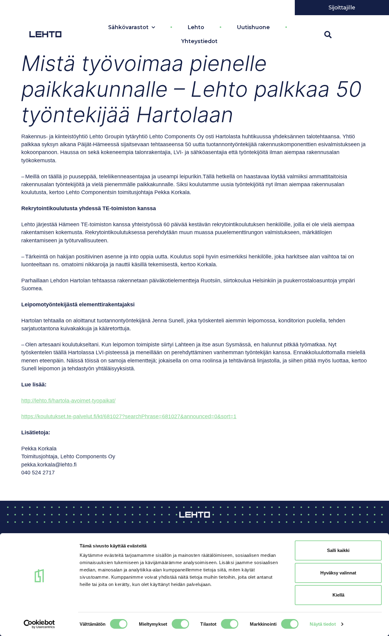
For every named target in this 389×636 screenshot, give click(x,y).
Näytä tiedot (323, 624)
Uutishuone (253, 27)
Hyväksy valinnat (338, 572)
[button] (328, 34)
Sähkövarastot (128, 27)
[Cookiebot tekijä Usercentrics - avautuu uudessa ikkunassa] (39, 624)
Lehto (196, 27)
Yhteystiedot (199, 41)
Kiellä (338, 594)
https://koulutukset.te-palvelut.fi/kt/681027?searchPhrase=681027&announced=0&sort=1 (128, 416)
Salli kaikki (338, 550)
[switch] (180, 624)
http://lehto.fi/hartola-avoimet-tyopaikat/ (68, 401)
